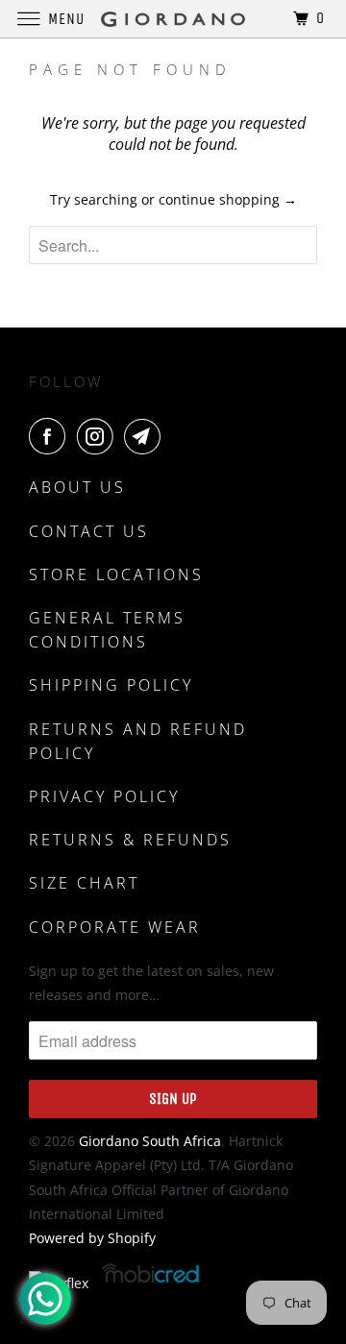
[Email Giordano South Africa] (146, 436)
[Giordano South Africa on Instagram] (99, 436)
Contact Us (89, 531)
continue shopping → (228, 199)
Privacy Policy (104, 796)
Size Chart (84, 882)
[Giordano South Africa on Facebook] (51, 436)
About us (77, 487)
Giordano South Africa (150, 1141)
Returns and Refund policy (138, 741)
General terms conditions (107, 629)
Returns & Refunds (130, 839)
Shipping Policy (111, 685)
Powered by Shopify (92, 1238)
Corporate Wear (115, 927)
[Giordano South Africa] (173, 18)
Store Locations (116, 574)
